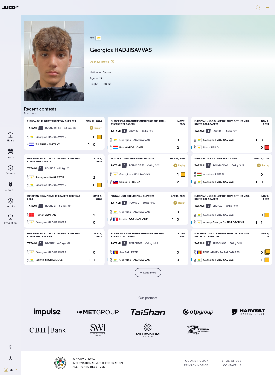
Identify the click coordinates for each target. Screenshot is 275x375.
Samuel (129, 181)
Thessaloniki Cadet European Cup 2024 (51, 121)
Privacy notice (196, 365)
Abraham (213, 174)
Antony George (223, 222)
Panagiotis (50, 177)
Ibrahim (133, 219)
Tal (48, 144)
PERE (221, 252)
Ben (131, 147)
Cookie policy (196, 360)
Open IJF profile (99, 61)
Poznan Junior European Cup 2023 (132, 196)
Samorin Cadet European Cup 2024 (132, 158)
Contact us (232, 365)
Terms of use (231, 360)
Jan (128, 252)
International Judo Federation (98, 363)
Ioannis (49, 259)
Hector (46, 214)
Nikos (211, 147)
